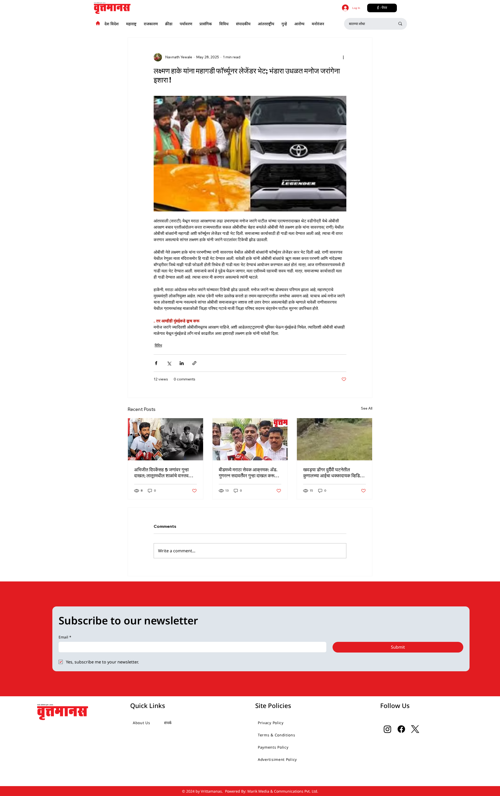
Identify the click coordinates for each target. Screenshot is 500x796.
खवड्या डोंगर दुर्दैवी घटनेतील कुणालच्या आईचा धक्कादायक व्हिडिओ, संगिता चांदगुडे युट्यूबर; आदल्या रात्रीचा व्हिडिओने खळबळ (334, 473)
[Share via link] (194, 363)
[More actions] (343, 57)
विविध (158, 345)
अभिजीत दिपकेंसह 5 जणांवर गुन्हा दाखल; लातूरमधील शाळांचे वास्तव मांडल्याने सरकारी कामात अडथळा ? (163, 473)
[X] (415, 729)
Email (65, 637)
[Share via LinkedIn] (181, 363)
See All (366, 408)
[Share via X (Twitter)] (168, 363)
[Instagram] (387, 729)
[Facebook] (401, 729)
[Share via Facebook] (156, 363)
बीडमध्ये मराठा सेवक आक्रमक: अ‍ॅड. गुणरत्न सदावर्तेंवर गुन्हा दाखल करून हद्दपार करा (248, 473)
